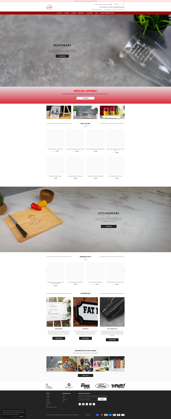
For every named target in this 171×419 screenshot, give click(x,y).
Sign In (113, 9)
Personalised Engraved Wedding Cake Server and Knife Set (55, 283)
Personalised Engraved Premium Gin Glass (75, 149)
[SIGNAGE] (85, 312)
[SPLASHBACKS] (112, 312)
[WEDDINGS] (58, 312)
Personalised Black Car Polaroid (115, 176)
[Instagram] (83, 404)
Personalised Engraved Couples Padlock (115, 282)
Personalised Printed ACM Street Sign (75, 176)
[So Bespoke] (85, 219)
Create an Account (121, 9)
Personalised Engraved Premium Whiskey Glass (115, 149)
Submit (102, 399)
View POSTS (85, 375)
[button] (46, 270)
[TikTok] (90, 404)
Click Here (85, 98)
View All (85, 126)
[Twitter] (94, 404)
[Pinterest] (87, 404)
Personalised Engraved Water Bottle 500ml (96, 149)
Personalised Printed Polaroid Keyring (95, 176)
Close (124, 1)
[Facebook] (79, 404)
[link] (69, 386)
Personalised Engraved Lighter (55, 176)
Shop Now (62, 56)
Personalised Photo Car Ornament (55, 149)
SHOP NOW (94, 1)
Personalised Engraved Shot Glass (75, 282)
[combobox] (118, 4)
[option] (55, 274)
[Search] (119, 4)
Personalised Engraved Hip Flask (95, 282)
